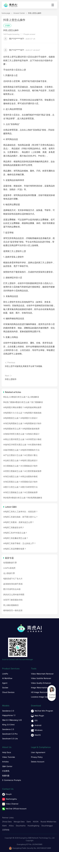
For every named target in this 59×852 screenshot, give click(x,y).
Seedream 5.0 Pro (10, 734)
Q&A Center (7, 766)
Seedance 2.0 (8, 711)
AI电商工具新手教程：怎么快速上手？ (19, 543)
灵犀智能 (5, 830)
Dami (29, 821)
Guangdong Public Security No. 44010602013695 (31, 848)
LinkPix (5, 674)
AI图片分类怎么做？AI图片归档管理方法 (20, 487)
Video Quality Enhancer (41, 683)
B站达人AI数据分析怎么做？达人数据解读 (21, 397)
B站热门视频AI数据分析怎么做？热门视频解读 (23, 402)
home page (6, 13)
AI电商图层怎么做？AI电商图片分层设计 (20, 418)
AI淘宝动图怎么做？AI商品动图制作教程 (20, 476)
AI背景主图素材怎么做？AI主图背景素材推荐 (22, 471)
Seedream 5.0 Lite (10, 738)
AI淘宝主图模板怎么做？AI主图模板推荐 (20, 492)
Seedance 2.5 (8, 729)
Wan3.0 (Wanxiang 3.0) (12, 720)
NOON (35, 821)
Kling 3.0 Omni (8, 724)
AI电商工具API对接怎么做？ (15, 533)
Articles (5, 762)
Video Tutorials (8, 757)
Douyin (9, 794)
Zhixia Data (7, 821)
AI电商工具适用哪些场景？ (14, 549)
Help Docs (6, 752)
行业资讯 (5, 771)
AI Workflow (7, 678)
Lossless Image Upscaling (42, 697)
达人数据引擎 (9, 573)
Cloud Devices (8, 692)
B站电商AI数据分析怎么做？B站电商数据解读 (22, 497)
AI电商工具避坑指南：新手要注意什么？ (20, 517)
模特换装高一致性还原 (13, 610)
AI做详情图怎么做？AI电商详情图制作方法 (21, 450)
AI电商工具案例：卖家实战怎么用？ (18, 522)
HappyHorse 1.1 (8, 715)
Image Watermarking (39, 687)
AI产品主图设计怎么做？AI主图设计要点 (20, 455)
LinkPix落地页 (9, 568)
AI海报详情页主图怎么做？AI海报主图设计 (21, 434)
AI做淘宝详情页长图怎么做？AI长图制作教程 (22, 444)
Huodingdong (33, 825)
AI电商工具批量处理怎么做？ (15, 538)
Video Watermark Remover (42, 674)
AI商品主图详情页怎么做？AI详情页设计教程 (22, 439)
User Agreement (38, 752)
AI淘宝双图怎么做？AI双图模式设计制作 (20, 482)
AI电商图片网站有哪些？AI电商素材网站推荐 (22, 407)
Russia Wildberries (48, 821)
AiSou (11, 825)
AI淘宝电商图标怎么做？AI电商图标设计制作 (22, 423)
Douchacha (20, 825)
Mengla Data (19, 821)
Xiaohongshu (11, 799)
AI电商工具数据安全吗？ (13, 527)
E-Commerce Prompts (11, 780)
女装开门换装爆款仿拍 (13, 600)
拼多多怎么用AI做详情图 (13, 594)
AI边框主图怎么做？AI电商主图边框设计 (20, 460)
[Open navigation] (52, 4)
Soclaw (5, 687)
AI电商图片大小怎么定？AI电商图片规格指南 (22, 413)
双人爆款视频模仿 (11, 605)
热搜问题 (5, 775)
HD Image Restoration (40, 692)
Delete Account (37, 762)
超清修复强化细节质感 (13, 584)
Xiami (4, 825)
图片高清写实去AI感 (11, 589)
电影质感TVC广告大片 (13, 578)
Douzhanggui (47, 825)
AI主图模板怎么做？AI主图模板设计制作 (20, 466)
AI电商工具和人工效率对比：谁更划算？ (20, 511)
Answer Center (19, 13)
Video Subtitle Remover (41, 678)
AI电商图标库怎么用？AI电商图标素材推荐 (21, 428)
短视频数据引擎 (10, 562)
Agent (4, 683)
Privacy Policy (37, 757)
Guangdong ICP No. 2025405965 (29, 844)
